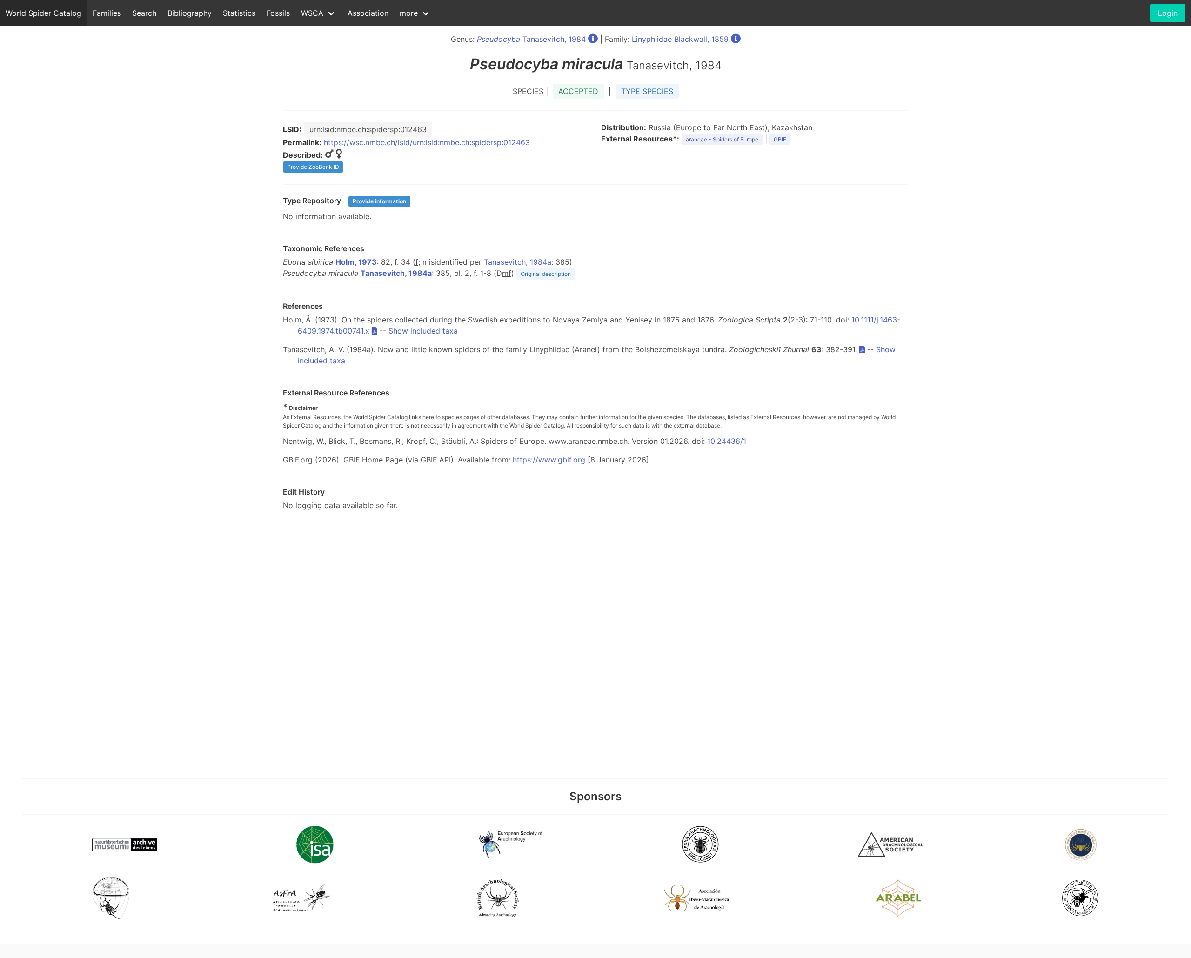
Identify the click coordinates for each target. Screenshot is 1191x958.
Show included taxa (423, 330)
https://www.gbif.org (549, 459)
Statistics (239, 13)
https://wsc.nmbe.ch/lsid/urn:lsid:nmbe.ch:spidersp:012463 (427, 142)
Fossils (278, 13)
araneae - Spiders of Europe (722, 139)
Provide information (379, 201)
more (409, 13)
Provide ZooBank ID (313, 166)
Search (144, 13)
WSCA (312, 13)
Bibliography (189, 13)
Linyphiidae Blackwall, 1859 (680, 39)
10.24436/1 (726, 441)
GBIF (780, 139)
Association (368, 13)
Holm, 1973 (356, 262)
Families (107, 13)
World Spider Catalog (43, 13)
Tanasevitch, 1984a (517, 262)
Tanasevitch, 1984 (531, 39)
